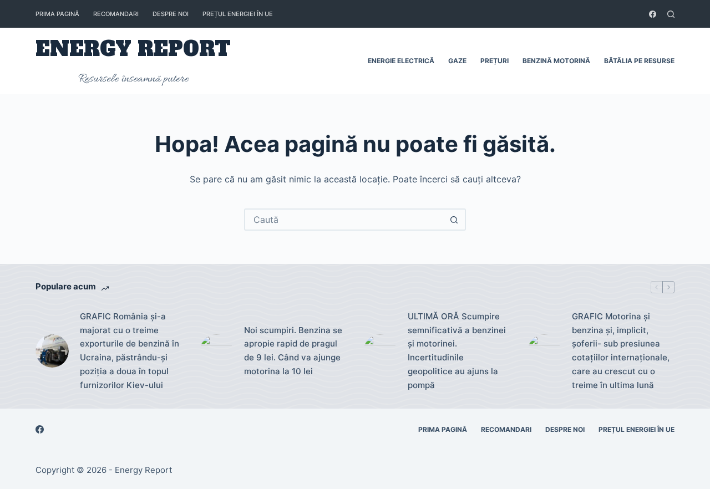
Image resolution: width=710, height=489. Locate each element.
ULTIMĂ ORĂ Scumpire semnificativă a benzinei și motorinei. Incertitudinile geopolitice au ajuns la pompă (457, 350)
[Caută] (670, 14)
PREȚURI (494, 61)
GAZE (457, 61)
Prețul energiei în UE (237, 14)
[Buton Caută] (454, 219)
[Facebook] (652, 14)
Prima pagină (57, 14)
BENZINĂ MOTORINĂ (556, 61)
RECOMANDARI (116, 14)
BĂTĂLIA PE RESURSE (639, 61)
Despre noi (171, 14)
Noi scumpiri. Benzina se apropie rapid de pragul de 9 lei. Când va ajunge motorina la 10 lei (293, 350)
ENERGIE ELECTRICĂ (401, 61)
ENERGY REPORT (133, 49)
